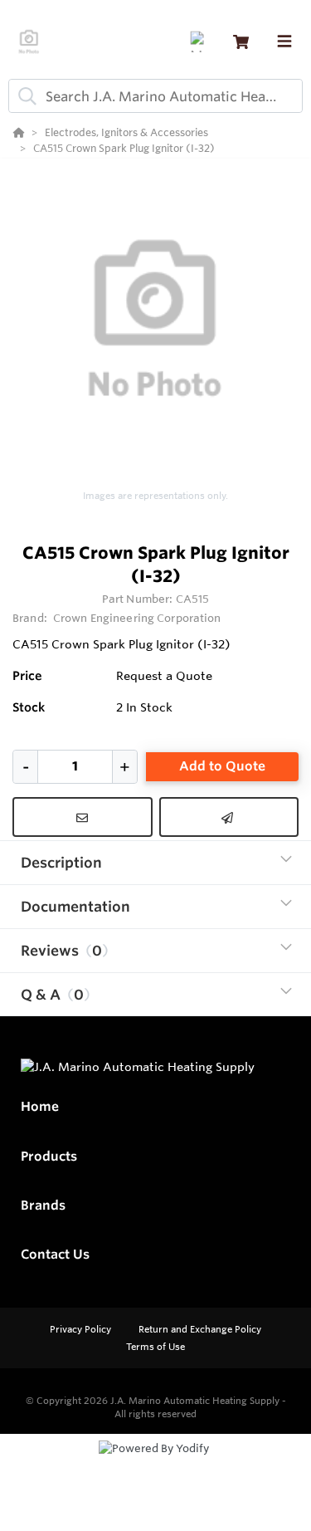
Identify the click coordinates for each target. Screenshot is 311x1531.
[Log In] (200, 42)
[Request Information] (82, 817)
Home (40, 1106)
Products (49, 1156)
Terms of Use (155, 1346)
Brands (43, 1205)
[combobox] (155, 96)
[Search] (24, 96)
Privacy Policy (82, 1329)
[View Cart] (241, 42)
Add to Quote (222, 766)
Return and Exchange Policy (199, 1329)
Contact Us (55, 1254)
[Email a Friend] (229, 817)
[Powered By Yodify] (155, 1464)
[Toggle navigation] (284, 41)
